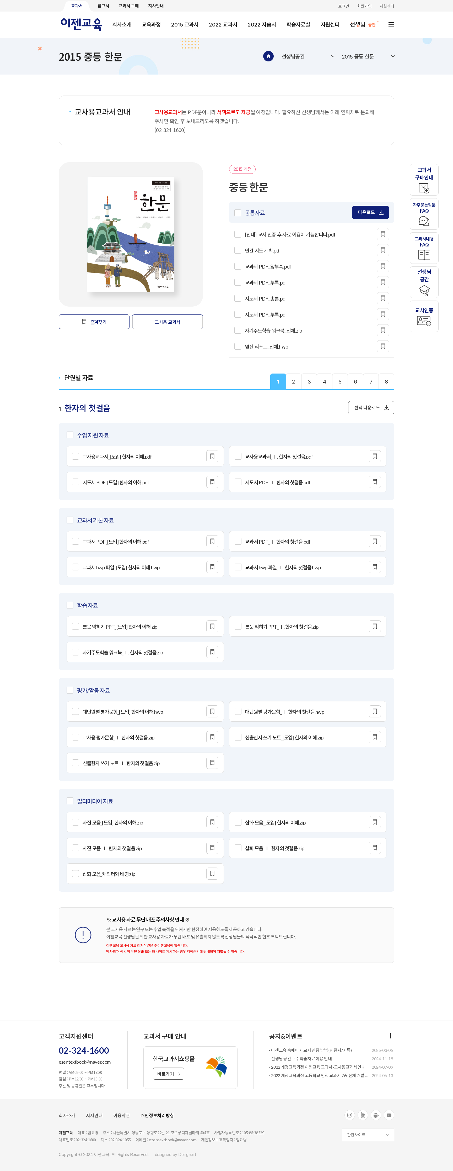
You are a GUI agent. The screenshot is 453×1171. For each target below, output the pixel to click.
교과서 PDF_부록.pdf (266, 283)
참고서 (103, 5)
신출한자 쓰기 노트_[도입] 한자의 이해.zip (284, 737)
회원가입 (364, 6)
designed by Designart (175, 1154)
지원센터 (387, 6)
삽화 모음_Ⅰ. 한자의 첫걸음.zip (274, 848)
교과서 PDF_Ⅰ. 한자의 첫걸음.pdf (277, 542)
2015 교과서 (184, 25)
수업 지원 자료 (93, 435)
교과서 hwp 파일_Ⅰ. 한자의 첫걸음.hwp (283, 567)
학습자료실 (298, 25)
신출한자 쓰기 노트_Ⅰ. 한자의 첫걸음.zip (121, 763)
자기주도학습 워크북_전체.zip (273, 331)
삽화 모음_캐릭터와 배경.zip (109, 874)
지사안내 (156, 5)
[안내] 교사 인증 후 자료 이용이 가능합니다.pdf (290, 235)
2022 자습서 (262, 25)
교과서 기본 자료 (95, 520)
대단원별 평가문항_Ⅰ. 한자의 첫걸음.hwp (284, 712)
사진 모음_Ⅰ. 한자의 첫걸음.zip (112, 848)
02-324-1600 (84, 1050)
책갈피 (383, 234)
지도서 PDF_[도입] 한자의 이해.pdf (116, 482)
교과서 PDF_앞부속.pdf (268, 267)
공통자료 (255, 212)
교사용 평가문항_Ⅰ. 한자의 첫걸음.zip (118, 737)
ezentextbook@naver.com (85, 1062)
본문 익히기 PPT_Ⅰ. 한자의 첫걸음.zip (281, 627)
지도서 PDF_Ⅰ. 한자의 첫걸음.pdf (277, 482)
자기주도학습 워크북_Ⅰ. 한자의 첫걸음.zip (123, 652)
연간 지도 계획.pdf (263, 251)
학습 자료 (87, 605)
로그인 (343, 6)
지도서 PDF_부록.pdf (266, 315)
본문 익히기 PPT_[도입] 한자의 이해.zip (120, 627)
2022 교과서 (223, 25)
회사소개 (121, 25)
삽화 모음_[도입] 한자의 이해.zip (275, 823)
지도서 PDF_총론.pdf (266, 299)
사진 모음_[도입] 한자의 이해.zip (113, 823)
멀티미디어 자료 (95, 801)
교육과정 (151, 25)
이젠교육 (81, 24)
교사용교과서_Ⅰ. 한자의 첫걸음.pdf (279, 457)
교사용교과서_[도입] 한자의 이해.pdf (117, 457)
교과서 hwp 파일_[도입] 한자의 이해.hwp (121, 567)
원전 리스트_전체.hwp (266, 347)
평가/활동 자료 (93, 690)
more (390, 1035)
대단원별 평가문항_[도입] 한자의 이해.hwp (123, 712)
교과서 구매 (128, 5)
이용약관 (121, 1115)
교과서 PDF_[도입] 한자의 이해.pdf (116, 542)
